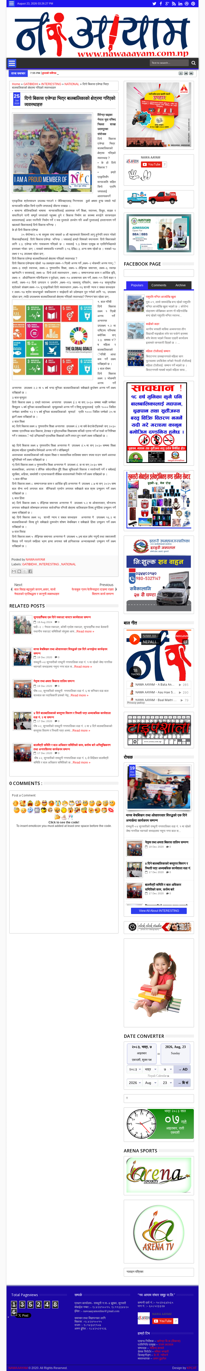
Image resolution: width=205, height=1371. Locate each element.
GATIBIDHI (30, 564)
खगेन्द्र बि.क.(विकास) (168, 1341)
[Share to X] (24, 571)
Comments (159, 285)
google (167, 3)
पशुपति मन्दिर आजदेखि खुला (161, 297)
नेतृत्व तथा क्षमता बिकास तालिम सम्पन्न (166, 842)
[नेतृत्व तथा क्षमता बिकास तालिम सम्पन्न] (134, 848)
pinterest (193, 3)
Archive (181, 285)
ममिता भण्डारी (161, 1351)
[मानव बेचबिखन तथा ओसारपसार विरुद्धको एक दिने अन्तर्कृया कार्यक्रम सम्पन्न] (159, 787)
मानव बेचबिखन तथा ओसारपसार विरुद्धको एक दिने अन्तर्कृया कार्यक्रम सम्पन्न (156, 817)
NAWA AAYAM (35, 559)
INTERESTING (49, 564)
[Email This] (13, 571)
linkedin (180, 3)
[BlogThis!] (19, 571)
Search (193, 63)
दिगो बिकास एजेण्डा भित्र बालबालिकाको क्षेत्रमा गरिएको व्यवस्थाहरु (69, 101)
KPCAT (191, 1368)
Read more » (85, 631)
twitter (154, 3)
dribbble (187, 3)
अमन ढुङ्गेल (159, 1358)
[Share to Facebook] (30, 571)
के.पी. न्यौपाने (161, 1355)
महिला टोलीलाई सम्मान (158, 351)
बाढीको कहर (152, 324)
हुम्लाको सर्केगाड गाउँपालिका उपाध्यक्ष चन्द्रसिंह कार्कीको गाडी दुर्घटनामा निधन (76, 73)
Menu (11, 3)
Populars (137, 285)
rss (173, 3)
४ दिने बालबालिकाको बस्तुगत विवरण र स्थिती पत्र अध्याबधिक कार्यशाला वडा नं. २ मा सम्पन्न (168, 865)
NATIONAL (68, 564)
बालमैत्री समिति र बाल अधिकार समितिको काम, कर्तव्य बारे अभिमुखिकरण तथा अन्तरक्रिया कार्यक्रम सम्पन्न (163, 886)
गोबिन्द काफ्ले (157, 1348)
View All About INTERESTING (159, 911)
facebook (161, 3)
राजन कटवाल (165, 1344)
